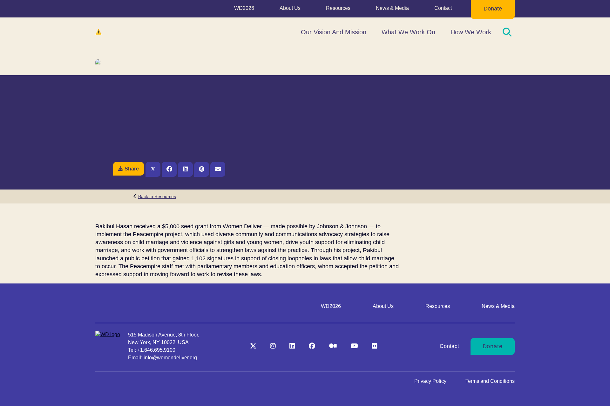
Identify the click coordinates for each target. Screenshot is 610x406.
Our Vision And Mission (333, 32)
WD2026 (244, 8)
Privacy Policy (430, 381)
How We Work (471, 32)
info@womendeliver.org (170, 357)
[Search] (507, 32)
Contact (443, 8)
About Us (290, 8)
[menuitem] (244, 9)
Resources (338, 8)
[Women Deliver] (127, 32)
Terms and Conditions (490, 381)
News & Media (392, 8)
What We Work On (408, 32)
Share (132, 168)
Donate (493, 8)
